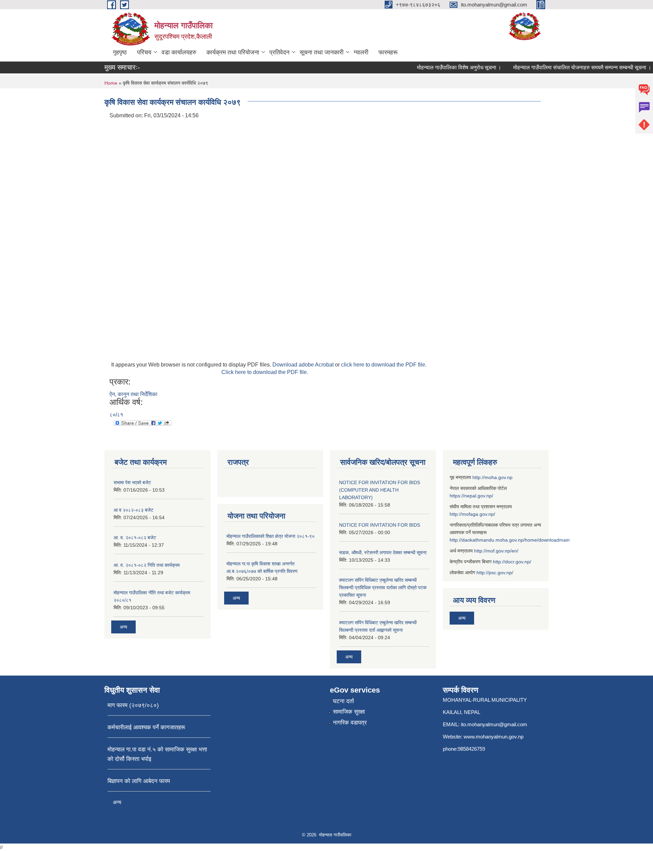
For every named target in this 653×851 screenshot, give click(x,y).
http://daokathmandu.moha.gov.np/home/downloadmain (510, 540)
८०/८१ (116, 415)
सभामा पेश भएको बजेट (132, 482)
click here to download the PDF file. (383, 365)
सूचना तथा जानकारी (322, 52)
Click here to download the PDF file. (264, 372)
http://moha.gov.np (492, 477)
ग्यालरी (361, 52)
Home (110, 83)
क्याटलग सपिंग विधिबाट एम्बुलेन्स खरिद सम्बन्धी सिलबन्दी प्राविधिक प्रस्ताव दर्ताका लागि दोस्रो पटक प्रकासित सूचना (382, 587)
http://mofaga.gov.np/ (472, 514)
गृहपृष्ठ (120, 52)
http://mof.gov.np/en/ (496, 551)
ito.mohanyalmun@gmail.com (494, 724)
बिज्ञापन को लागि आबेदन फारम (138, 781)
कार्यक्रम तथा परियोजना (232, 52)
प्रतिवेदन (279, 52)
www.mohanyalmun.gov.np (493, 736)
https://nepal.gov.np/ (471, 495)
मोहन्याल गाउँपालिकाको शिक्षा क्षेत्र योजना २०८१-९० (271, 536)
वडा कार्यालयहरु (179, 52)
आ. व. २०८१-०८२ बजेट (135, 537)
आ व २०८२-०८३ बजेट (133, 510)
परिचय (144, 52)
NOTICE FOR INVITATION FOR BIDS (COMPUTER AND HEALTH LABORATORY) (379, 490)
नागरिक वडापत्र (350, 722)
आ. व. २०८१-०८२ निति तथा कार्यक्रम (147, 565)
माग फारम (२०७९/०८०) (133, 705)
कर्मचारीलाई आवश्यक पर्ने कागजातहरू (146, 727)
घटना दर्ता (343, 701)
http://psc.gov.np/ (494, 572)
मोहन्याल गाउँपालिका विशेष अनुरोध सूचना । (450, 67)
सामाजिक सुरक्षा (349, 712)
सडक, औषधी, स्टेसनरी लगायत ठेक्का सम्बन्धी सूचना (382, 552)
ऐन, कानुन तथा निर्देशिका (133, 394)
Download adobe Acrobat (303, 365)
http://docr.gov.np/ (512, 561)
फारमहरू (388, 52)
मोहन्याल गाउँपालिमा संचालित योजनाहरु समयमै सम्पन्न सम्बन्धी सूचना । (574, 67)
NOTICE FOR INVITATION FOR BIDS (379, 525)
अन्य (123, 627)
